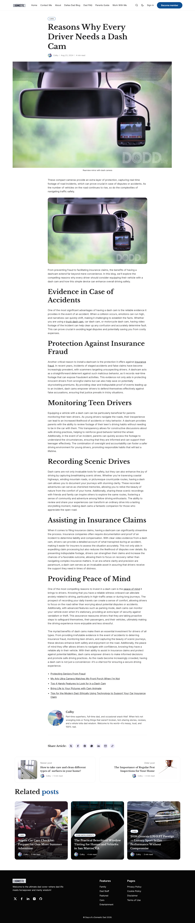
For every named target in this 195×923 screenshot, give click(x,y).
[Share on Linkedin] (98, 746)
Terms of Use (134, 900)
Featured (104, 895)
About (58, 5)
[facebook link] (21, 898)
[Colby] (50, 55)
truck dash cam (74, 321)
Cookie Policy (134, 891)
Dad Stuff (104, 891)
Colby (55, 55)
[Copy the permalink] (112, 746)
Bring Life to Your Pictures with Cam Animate (76, 688)
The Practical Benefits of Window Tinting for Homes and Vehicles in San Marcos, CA (97, 844)
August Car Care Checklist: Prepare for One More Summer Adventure (40, 844)
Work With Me (119, 5)
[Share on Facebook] (77, 746)
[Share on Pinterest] (84, 746)
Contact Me (46, 5)
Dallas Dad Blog (72, 5)
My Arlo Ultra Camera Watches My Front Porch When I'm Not (85, 678)
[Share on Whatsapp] (91, 746)
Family (103, 886)
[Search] (136, 5)
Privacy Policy (134, 886)
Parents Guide (102, 5)
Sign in (150, 5)
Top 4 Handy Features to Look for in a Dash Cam (78, 683)
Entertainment (106, 904)
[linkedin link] (28, 898)
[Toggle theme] (142, 5)
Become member (169, 5)
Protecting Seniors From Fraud (68, 673)
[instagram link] (34, 898)
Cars (102, 900)
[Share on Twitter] (71, 746)
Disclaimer (132, 895)
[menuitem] (34, 5)
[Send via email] (105, 746)
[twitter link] (15, 898)
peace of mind (132, 589)
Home (34, 5)
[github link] (40, 898)
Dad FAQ (87, 5)
